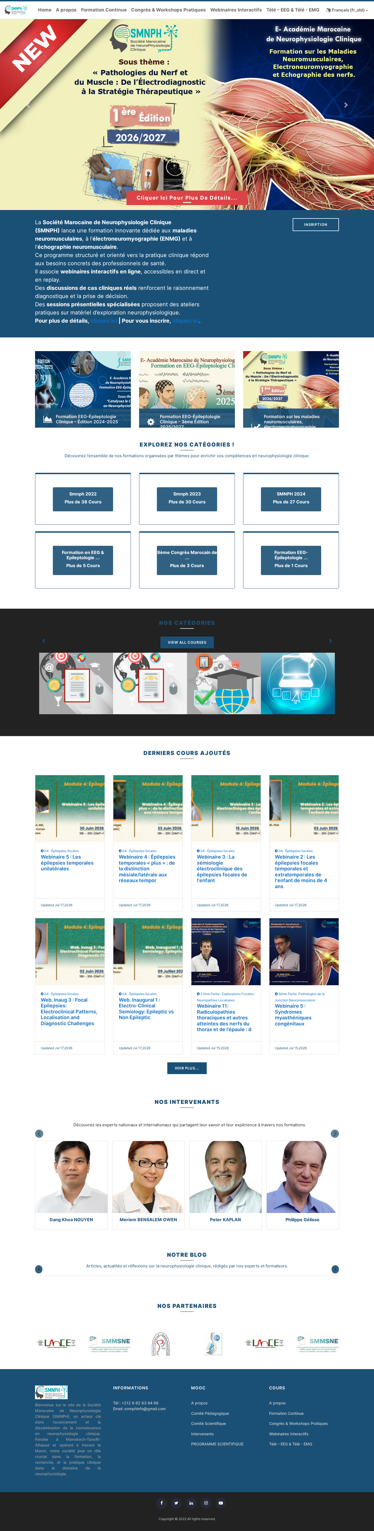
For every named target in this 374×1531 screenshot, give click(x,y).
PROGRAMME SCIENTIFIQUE (217, 1444)
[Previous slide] (39, 1134)
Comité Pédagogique (210, 1413)
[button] (347, 10)
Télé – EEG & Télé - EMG (293, 10)
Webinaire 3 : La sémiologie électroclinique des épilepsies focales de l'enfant (222, 868)
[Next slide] (335, 1134)
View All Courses (187, 642)
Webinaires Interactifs (236, 10)
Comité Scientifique (208, 1423)
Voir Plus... (187, 1068)
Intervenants (202, 1433)
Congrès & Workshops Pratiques (168, 10)
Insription (315, 224)
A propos (66, 10)
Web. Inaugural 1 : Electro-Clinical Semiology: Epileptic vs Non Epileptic (146, 1008)
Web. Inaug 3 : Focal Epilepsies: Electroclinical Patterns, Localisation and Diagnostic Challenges (69, 1011)
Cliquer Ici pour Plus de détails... (187, 198)
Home (44, 10)
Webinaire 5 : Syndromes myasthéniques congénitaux (293, 1015)
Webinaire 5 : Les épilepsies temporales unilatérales (67, 862)
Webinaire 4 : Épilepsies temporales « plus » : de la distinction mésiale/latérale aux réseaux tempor (147, 868)
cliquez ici (104, 320)
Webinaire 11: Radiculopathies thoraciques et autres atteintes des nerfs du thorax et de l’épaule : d (224, 1017)
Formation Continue (104, 10)
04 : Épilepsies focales (61, 851)
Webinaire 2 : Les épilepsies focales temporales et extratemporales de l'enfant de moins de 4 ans (301, 871)
